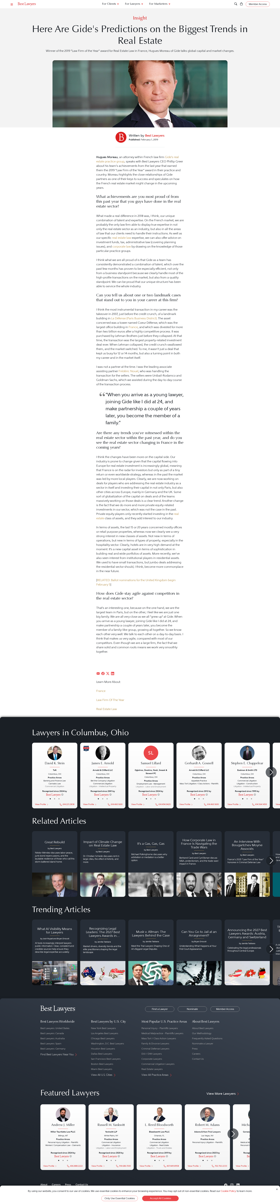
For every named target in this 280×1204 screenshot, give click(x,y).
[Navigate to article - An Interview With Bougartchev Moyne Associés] (247, 864)
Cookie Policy (228, 1191)
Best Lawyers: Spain (50, 1043)
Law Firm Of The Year (110, 700)
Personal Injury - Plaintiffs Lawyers (159, 1028)
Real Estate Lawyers (152, 1069)
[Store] (241, 4)
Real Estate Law (106, 709)
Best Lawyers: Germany (52, 1048)
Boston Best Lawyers (102, 1064)
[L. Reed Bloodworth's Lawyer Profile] (159, 1118)
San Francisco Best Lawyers (105, 1058)
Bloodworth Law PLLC (159, 1131)
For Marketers (158, 4)
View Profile (40, 804)
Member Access (225, 1009)
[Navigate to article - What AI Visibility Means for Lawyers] (54, 952)
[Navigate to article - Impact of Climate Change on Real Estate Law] (102, 864)
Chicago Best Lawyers (102, 1038)
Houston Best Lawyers (103, 1048)
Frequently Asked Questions (207, 1038)
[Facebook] (225, 1185)
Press (195, 1048)
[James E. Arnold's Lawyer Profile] (103, 757)
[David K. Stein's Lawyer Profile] (54, 757)
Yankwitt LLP (111, 1131)
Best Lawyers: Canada (52, 1033)
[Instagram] (231, 1185)
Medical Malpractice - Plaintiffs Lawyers (162, 1033)
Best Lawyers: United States (54, 1028)
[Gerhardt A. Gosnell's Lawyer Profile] (199, 757)
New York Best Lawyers (103, 1028)
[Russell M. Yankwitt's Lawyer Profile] (111, 1118)
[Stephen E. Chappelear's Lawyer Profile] (247, 757)
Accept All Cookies (160, 1198)
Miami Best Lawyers (101, 1069)
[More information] (62, 794)
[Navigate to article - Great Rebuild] (54, 864)
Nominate (192, 1009)
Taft (54, 770)
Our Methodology (201, 1033)
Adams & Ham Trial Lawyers (207, 1131)
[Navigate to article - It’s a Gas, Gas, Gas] (151, 864)
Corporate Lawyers (151, 1058)
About (43, 1184)
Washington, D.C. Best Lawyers (107, 1043)
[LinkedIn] (238, 1185)
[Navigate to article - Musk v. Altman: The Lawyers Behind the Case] (151, 952)
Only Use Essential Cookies (120, 1198)
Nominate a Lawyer (202, 1043)
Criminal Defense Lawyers (155, 1048)
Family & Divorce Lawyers (155, 1043)
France (133, 327)
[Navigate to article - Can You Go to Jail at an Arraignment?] (199, 952)
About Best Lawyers (202, 1028)
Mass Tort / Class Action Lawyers (158, 1038)
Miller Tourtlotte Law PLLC (63, 1131)
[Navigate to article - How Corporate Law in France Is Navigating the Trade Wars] (199, 864)
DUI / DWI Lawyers (151, 1053)
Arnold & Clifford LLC (103, 770)
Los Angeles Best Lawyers (104, 1033)
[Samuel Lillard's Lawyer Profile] (151, 757)
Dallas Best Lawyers (101, 1053)
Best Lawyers (154, 135)
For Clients (109, 4)
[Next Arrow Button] (271, 772)
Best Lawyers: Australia (52, 1038)
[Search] (235, 4)
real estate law (121, 237)
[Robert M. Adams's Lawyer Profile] (207, 1118)
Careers (196, 1053)
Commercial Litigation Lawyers (157, 1064)
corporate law (121, 246)
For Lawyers (132, 4)
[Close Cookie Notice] (276, 1189)
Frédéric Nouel (128, 371)
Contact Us (198, 1058)
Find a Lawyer (160, 1009)
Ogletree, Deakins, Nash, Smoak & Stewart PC (151, 772)
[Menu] (11, 4)
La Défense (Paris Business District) (134, 318)
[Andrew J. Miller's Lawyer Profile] (63, 1118)
